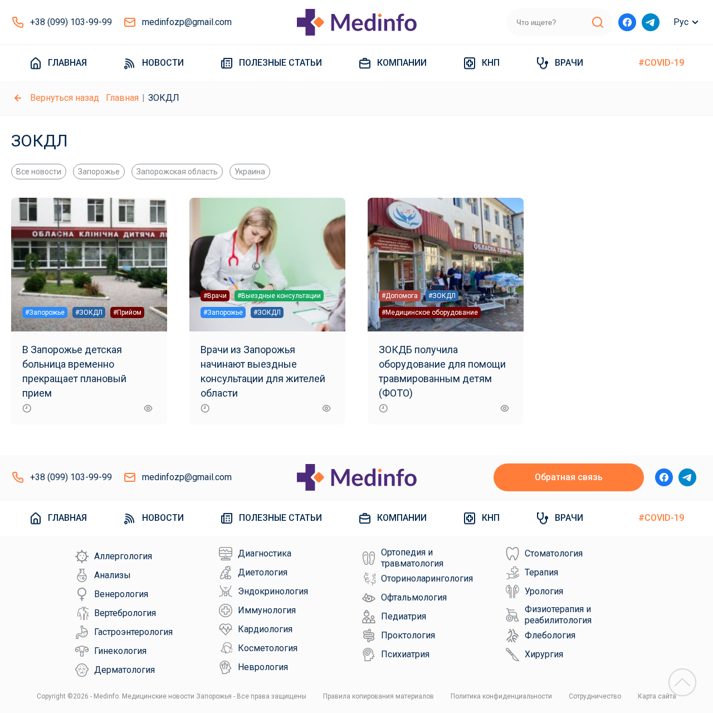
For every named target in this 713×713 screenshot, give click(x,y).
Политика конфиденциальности (501, 696)
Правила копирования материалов (378, 696)
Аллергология (123, 556)
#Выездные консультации (279, 296)
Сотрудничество (595, 696)
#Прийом (127, 312)
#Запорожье (45, 312)
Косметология (267, 648)
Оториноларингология (427, 578)
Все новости (38, 171)
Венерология (121, 594)
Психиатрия (405, 654)
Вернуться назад (64, 97)
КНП (491, 62)
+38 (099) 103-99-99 (71, 22)
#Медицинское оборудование (430, 312)
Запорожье (99, 171)
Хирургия (544, 654)
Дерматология (124, 670)
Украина (250, 171)
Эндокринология (273, 591)
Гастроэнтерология (133, 632)
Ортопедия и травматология (412, 558)
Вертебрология (125, 613)
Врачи (569, 62)
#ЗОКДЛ (88, 312)
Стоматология (554, 553)
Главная (67, 62)
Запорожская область (177, 171)
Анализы (112, 575)
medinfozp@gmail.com (187, 22)
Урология (544, 591)
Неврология (263, 667)
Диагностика (264, 553)
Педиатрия (403, 616)
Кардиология (265, 629)
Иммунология (267, 610)
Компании (402, 62)
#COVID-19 (661, 62)
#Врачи (215, 296)
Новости (163, 62)
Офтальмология (414, 597)
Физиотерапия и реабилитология (558, 615)
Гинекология (120, 651)
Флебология (550, 635)
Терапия (541, 572)
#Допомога (400, 296)
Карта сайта (657, 696)
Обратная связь (569, 477)
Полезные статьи (280, 62)
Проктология (408, 635)
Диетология (262, 572)
